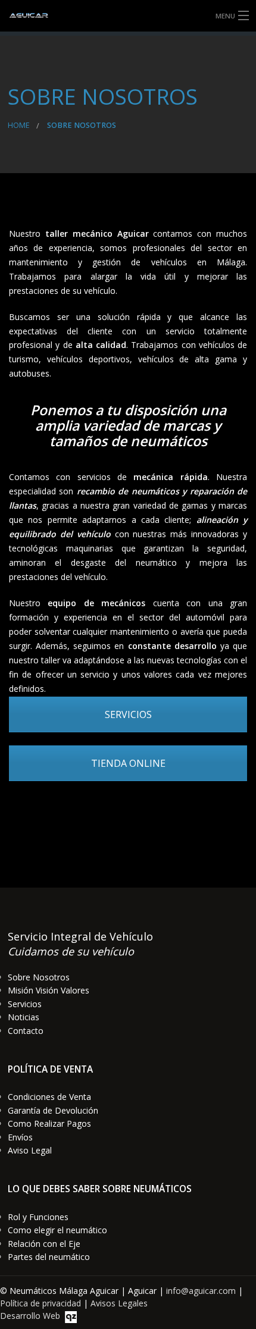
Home (19, 125)
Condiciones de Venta (49, 1096)
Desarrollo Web (32, 1315)
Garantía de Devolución (53, 1110)
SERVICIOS (128, 714)
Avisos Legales (119, 1303)
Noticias (23, 1017)
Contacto (25, 1030)
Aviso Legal (30, 1150)
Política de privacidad (40, 1303)
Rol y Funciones (38, 1217)
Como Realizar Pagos (49, 1123)
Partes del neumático (49, 1256)
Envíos (20, 1137)
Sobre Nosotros (39, 977)
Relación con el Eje (44, 1243)
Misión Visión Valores (48, 990)
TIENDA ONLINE (128, 763)
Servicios (25, 1004)
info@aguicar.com (201, 1290)
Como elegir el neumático (57, 1230)
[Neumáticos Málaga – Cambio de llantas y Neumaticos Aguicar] (128, 16)
